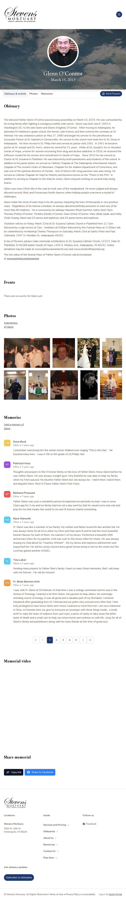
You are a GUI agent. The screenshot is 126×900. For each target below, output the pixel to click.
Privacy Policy (73, 894)
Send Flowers (113, 93)
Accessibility (88, 894)
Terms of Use (56, 894)
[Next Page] (83, 640)
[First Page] (35, 640)
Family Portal (115, 894)
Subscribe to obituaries (19, 877)
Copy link (16, 772)
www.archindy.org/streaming (23, 258)
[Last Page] (90, 640)
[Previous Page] (43, 640)
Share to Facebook (42, 772)
